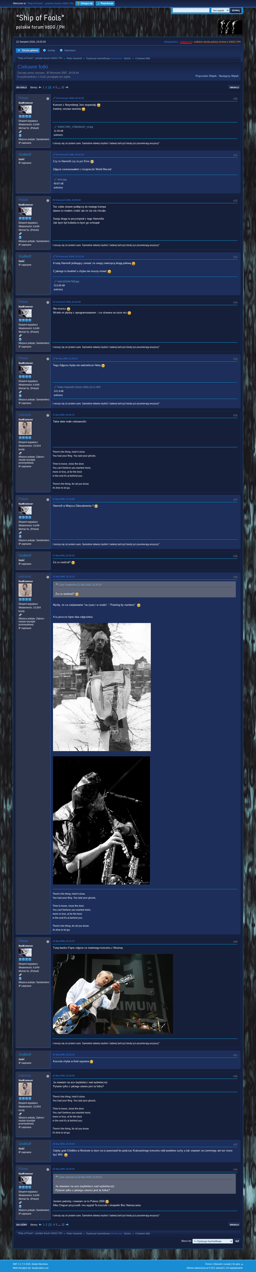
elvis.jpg (62, 179)
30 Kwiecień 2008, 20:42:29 (70, 154)
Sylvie (127, 58)
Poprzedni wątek (206, 75)
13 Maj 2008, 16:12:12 (64, 576)
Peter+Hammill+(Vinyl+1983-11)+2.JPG (79, 387)
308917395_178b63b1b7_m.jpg (75, 127)
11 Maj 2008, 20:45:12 (63, 415)
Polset (23, 98)
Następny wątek (229, 75)
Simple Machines (40, 1264)
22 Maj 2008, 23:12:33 (64, 941)
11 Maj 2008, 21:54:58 (63, 499)
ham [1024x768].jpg (68, 281)
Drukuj (234, 87)
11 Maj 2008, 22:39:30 (63, 555)
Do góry (21, 1225)
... (59, 87)
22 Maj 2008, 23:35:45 (64, 1169)
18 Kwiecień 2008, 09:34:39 (70, 98)
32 (62, 87)
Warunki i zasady (222, 1264)
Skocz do (186, 1241)
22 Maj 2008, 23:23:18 (64, 1054)
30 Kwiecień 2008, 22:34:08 (67, 302)
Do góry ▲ (238, 1264)
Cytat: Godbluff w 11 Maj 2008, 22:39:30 (80, 584)
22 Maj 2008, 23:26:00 (64, 1075)
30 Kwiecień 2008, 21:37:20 (70, 256)
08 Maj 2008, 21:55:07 (67, 358)
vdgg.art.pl (186, 41)
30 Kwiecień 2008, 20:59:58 (67, 200)
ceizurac (25, 415)
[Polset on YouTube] (20, 135)
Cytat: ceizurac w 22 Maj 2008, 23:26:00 (80, 1177)
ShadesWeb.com (40, 1268)
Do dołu (21, 87)
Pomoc (208, 1264)
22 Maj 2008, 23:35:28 (64, 1144)
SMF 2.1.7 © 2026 (21, 1264)
